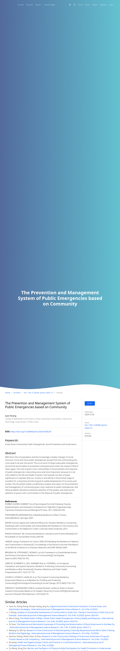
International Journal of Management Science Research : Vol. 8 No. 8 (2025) (64, 609)
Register (103, 5)
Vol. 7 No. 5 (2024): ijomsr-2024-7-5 (38, 392)
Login (111, 5)
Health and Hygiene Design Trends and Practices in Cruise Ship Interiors (49, 642)
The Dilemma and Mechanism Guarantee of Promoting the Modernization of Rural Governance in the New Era (66, 624)
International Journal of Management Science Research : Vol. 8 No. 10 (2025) (65, 633)
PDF (90, 403)
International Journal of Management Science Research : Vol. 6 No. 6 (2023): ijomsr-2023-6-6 (58, 615)
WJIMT (95, 5)
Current (21, 5)
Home (80, 5)
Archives (29, 5)
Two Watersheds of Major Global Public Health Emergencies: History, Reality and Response (60, 618)
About (38, 5)
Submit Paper (49, 5)
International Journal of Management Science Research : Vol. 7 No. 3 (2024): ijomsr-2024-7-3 (50, 627)
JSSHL (87, 5)
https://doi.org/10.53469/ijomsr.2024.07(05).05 (31, 431)
